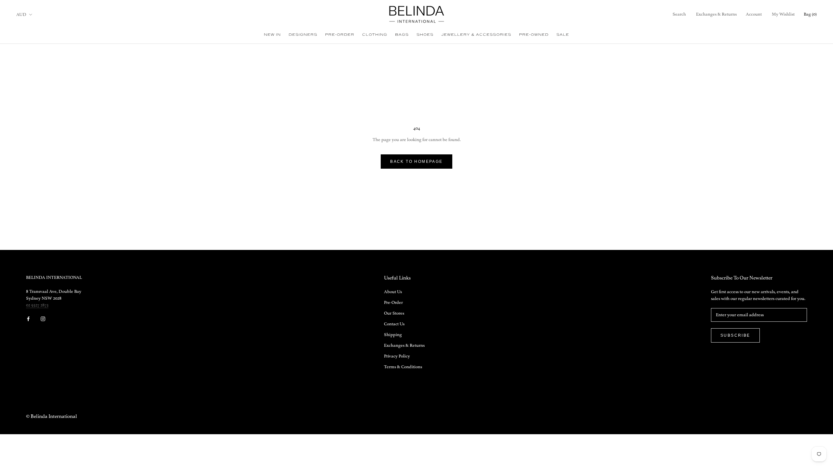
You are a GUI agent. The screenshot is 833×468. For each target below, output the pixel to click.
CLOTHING (374, 34)
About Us (393, 292)
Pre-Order (393, 302)
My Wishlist (783, 14)
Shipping (393, 334)
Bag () (810, 14)
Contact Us (394, 324)
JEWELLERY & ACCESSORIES (476, 34)
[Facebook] (28, 318)
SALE (562, 34)
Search (679, 14)
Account (754, 14)
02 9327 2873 (37, 305)
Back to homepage (416, 161)
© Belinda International (51, 416)
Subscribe (735, 335)
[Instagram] (43, 318)
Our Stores (394, 313)
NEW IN (272, 34)
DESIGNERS (303, 34)
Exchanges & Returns (716, 14)
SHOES (424, 34)
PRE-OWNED (534, 34)
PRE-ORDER (339, 34)
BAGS (402, 34)
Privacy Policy (397, 356)
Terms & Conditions (403, 367)
